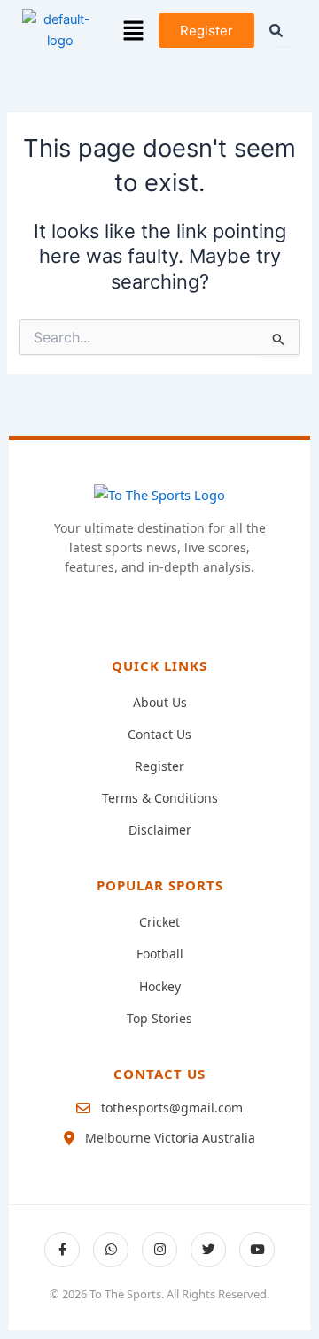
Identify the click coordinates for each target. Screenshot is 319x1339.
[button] (134, 30)
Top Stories (159, 1018)
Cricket (159, 921)
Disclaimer (159, 829)
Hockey (160, 986)
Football (159, 953)
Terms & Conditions (160, 797)
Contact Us (159, 734)
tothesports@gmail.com (172, 1107)
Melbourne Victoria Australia (170, 1137)
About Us (160, 702)
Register (159, 766)
